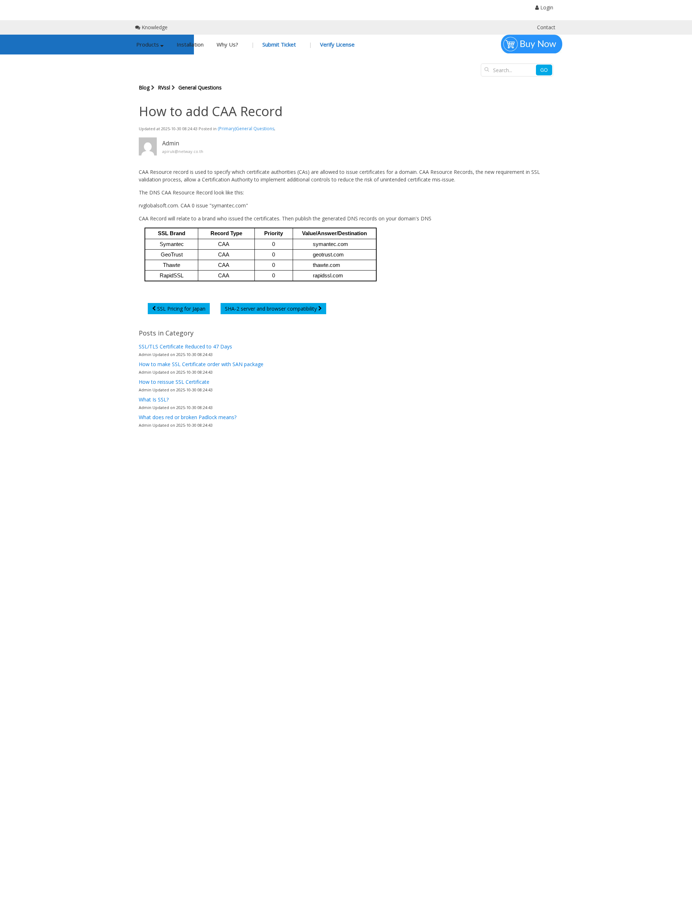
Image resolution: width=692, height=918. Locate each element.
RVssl (164, 87)
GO (544, 69)
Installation (190, 44)
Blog (144, 87)
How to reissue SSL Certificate (174, 381)
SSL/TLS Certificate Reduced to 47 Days (185, 346)
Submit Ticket (278, 44)
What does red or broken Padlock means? (187, 417)
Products (148, 44)
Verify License (337, 44)
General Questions (200, 87)
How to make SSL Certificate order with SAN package (201, 364)
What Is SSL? (154, 399)
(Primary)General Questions (246, 129)
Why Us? (227, 44)
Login (546, 7)
